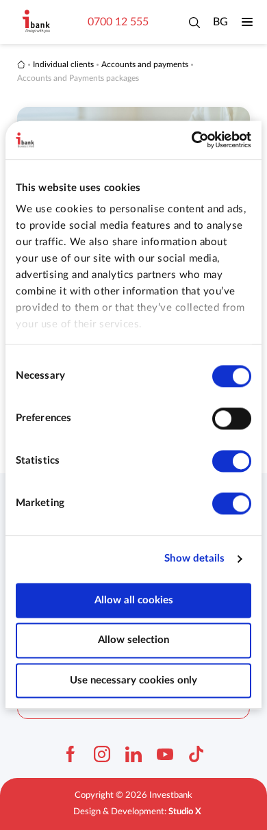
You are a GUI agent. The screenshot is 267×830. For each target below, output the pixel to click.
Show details (194, 558)
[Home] (21, 64)
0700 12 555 (118, 21)
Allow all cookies (133, 600)
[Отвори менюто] (247, 22)
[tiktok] (196, 754)
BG (220, 21)
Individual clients (63, 64)
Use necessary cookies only (133, 680)
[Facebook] (71, 754)
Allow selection (133, 641)
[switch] (231, 418)
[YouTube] (165, 754)
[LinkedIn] (133, 754)
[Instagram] (102, 754)
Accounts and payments (144, 64)
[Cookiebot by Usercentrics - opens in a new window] (192, 140)
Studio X (184, 811)
